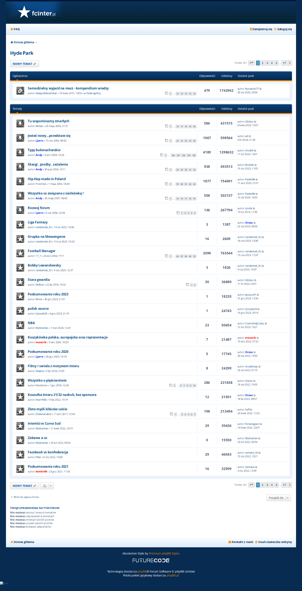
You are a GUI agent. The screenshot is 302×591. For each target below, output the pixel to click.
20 (194, 126)
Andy (39, 155)
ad (246, 136)
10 (194, 385)
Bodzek (249, 165)
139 (188, 155)
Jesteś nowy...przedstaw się (49, 135)
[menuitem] (15, 29)
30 (186, 169)
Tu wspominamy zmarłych (48, 121)
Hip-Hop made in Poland (47, 179)
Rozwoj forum (39, 208)
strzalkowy (251, 366)
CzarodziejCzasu (254, 323)
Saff (247, 409)
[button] (251, 63)
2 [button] (262, 63)
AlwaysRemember (46, 93)
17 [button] (284, 63)
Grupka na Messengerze (46, 236)
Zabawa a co (37, 438)
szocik (248, 208)
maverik (41, 342)
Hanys (249, 381)
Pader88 (250, 179)
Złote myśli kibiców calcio (47, 409)
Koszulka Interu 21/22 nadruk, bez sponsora (62, 394)
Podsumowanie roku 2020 (48, 351)
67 (182, 256)
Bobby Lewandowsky (44, 265)
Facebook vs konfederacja (48, 452)
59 (177, 184)
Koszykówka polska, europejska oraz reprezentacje (67, 337)
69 (190, 256)
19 (190, 126)
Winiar (39, 126)
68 (186, 256)
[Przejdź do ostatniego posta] (260, 88)
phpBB (141, 571)
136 (173, 155)
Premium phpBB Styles (164, 553)
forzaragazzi (252, 424)
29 (182, 169)
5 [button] (276, 63)
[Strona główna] (36, 12)
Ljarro (39, 140)
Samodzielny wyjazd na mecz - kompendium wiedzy (68, 88)
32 (177, 140)
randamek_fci (44, 227)
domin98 (41, 471)
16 (194, 93)
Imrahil (249, 150)
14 (186, 93)
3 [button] (267, 63)
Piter (38, 457)
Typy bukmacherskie (44, 150)
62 (190, 184)
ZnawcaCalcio (44, 414)
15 (190, 93)
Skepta (40, 371)
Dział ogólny (93, 93)
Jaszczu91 (250, 294)
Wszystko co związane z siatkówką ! (55, 193)
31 (190, 169)
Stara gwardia (39, 279)
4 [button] (272, 63)
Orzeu (249, 222)
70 (194, 256)
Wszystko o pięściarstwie (47, 380)
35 (190, 140)
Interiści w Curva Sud (44, 423)
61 (186, 184)
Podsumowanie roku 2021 (48, 466)
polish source (38, 308)
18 (186, 126)
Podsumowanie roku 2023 (48, 294)
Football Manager (41, 251)
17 (182, 126)
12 (177, 93)
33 (182, 140)
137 (178, 155)
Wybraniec (42, 328)
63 (194, 184)
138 (183, 155)
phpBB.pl (173, 575)
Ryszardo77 (252, 88)
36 (194, 140)
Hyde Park (21, 52)
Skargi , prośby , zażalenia (48, 164)
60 (182, 184)
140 (193, 155)
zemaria (250, 467)
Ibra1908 (41, 399)
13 (182, 93)
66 (177, 256)
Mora (39, 299)
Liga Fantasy (37, 222)
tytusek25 (41, 313)
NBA (31, 323)
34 (186, 140)
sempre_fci (251, 452)
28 (177, 169)
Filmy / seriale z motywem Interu (53, 366)
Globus (249, 121)
